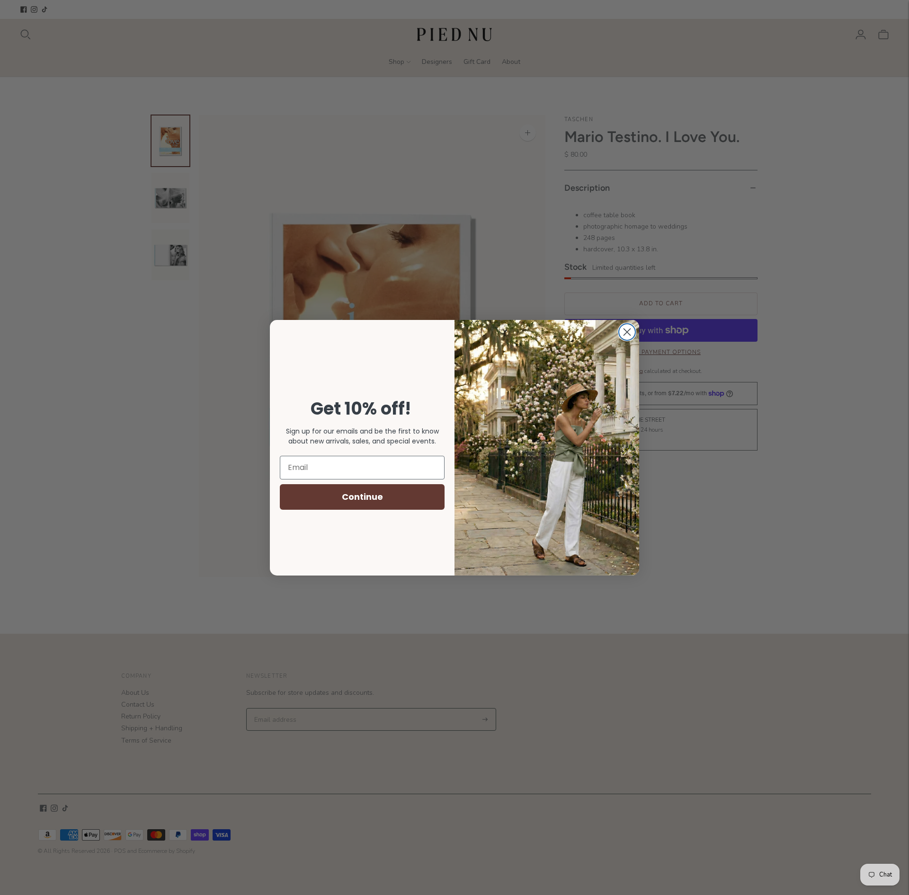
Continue (362, 497)
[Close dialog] (627, 332)
